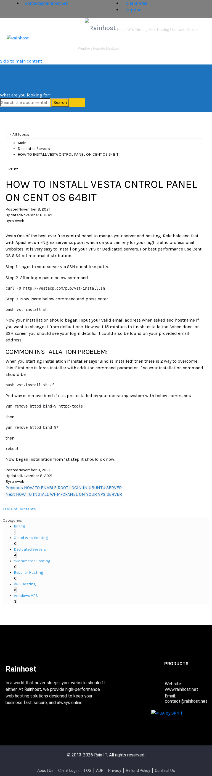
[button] (13, 168)
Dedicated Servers (184, 30)
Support (133, 9)
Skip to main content (21, 61)
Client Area (135, 3)
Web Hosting (137, 30)
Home (121, 30)
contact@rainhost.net (46, 3)
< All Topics (19, 134)
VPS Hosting (159, 30)
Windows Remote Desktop (98, 48)
